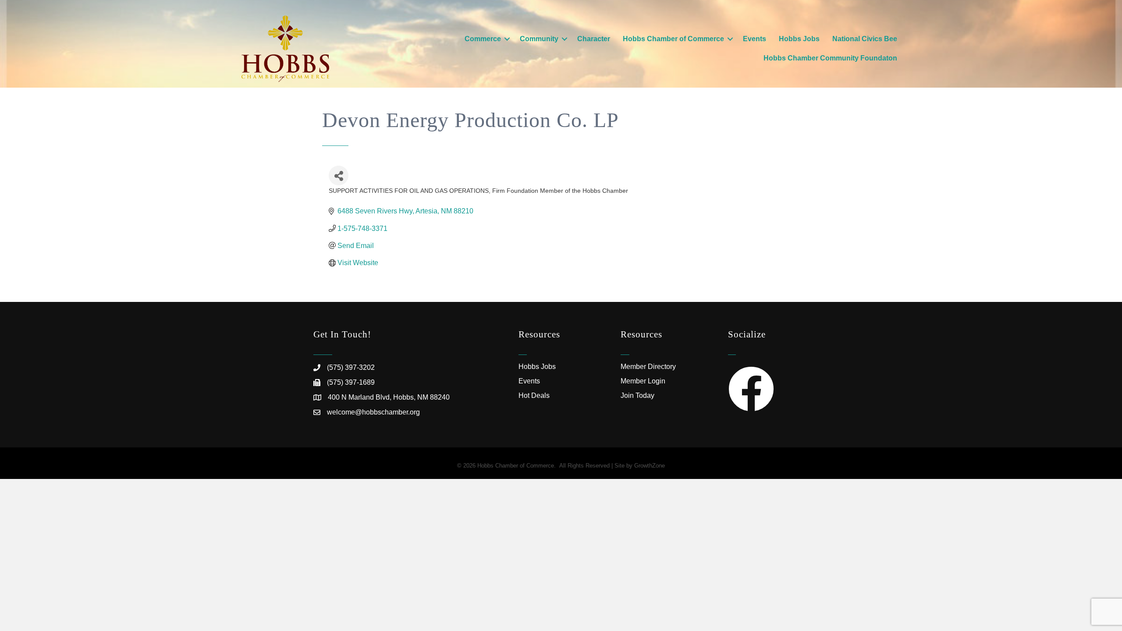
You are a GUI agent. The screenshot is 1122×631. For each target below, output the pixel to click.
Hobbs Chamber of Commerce (673, 39)
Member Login (643, 381)
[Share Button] (338, 175)
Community (539, 39)
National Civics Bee (864, 39)
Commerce (483, 39)
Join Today (637, 395)
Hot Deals (534, 395)
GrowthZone (649, 465)
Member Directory (648, 366)
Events (754, 39)
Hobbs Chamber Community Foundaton (830, 58)
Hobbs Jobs (799, 39)
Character (593, 39)
